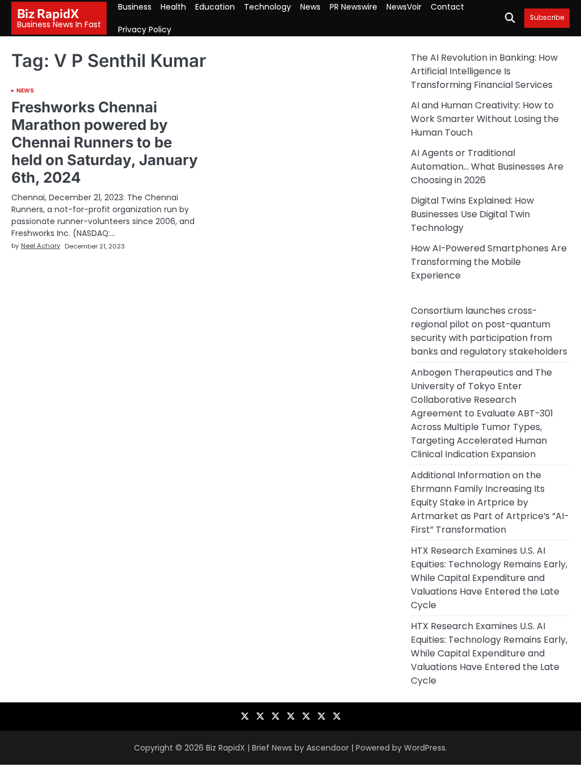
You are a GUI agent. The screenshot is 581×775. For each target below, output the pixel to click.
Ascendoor (327, 747)
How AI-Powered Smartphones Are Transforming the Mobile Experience (489, 262)
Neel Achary (40, 245)
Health (173, 6)
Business (134, 6)
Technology (267, 6)
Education (215, 6)
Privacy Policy (144, 29)
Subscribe (547, 18)
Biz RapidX (48, 13)
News (310, 6)
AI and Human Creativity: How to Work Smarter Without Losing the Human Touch (485, 119)
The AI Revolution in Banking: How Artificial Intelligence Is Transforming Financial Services (484, 71)
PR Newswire (353, 6)
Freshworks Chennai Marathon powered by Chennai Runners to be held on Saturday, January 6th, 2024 (104, 142)
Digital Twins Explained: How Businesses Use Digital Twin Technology (472, 214)
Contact (447, 6)
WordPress (424, 747)
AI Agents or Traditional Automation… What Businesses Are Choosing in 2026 (487, 166)
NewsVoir (404, 6)
